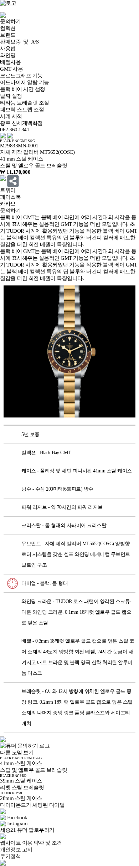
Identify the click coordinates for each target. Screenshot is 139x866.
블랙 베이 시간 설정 (22, 89)
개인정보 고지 (16, 849)
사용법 (8, 48)
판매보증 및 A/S (19, 42)
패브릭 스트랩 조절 (22, 109)
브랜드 (8, 35)
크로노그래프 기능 (21, 76)
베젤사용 (10, 62)
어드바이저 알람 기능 (24, 82)
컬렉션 (8, 28)
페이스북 (10, 197)
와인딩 (8, 55)
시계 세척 (11, 116)
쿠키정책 (10, 856)
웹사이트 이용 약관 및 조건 (31, 843)
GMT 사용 (11, 69)
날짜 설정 (11, 96)
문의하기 (10, 21)
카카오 (8, 204)
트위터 (8, 190)
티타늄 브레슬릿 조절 (24, 103)
